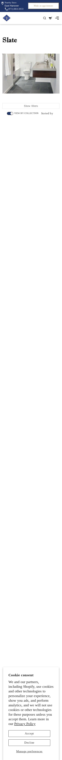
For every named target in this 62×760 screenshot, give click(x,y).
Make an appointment (43, 6)
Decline (29, 742)
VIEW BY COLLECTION (26, 113)
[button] (12, 5)
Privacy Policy (25, 724)
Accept (29, 733)
